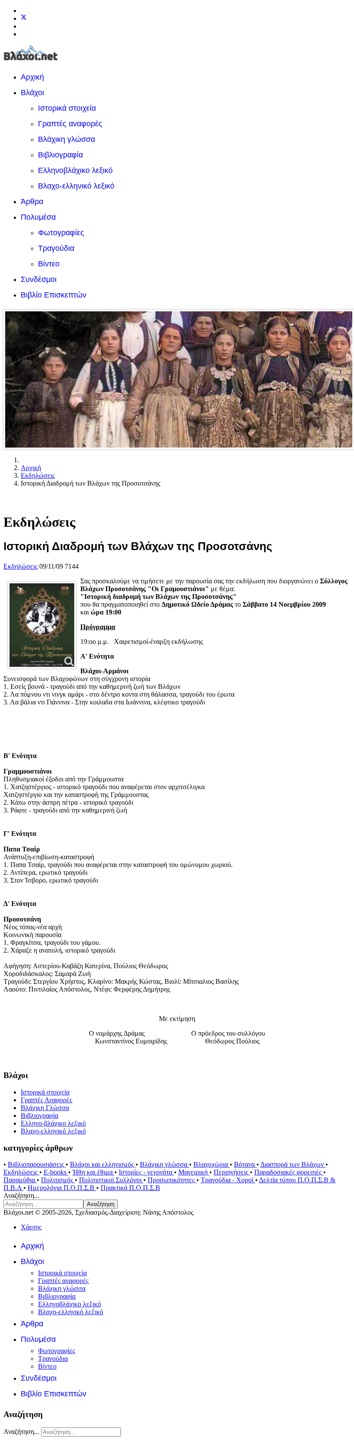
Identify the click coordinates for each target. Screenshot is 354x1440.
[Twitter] (24, 18)
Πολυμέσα (38, 217)
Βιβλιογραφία (60, 154)
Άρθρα (32, 201)
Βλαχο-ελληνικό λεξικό (76, 186)
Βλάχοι (32, 92)
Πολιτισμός (58, 1180)
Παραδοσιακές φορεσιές (288, 1172)
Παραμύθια (20, 1180)
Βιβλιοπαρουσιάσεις (37, 1164)
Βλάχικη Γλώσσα (45, 1107)
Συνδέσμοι (39, 279)
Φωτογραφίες (61, 232)
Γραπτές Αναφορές (46, 1100)
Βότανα (245, 1164)
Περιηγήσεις (232, 1172)
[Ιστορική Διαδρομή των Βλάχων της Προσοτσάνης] (42, 625)
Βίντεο (49, 263)
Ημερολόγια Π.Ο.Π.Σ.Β (62, 1187)
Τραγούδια (56, 248)
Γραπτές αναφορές (70, 123)
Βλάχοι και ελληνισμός (103, 1164)
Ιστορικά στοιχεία (67, 108)
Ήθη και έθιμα (93, 1172)
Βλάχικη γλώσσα (66, 139)
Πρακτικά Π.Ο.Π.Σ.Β (130, 1187)
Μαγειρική (193, 1172)
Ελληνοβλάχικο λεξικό (75, 170)
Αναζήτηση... (21, 1195)
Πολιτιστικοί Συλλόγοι (111, 1180)
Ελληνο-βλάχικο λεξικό (53, 1123)
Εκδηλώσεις (20, 566)
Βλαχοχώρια (211, 1164)
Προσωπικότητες (172, 1180)
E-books (56, 1172)
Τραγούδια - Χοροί (228, 1180)
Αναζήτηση (100, 1204)
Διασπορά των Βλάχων (293, 1164)
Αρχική (32, 77)
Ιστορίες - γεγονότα (146, 1172)
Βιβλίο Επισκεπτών (53, 295)
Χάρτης (31, 1227)
